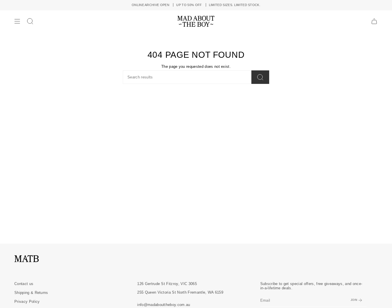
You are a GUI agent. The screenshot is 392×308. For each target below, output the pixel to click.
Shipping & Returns (31, 292)
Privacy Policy (27, 301)
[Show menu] (17, 21)
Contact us (23, 284)
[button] (30, 21)
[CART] (374, 21)
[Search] (260, 77)
